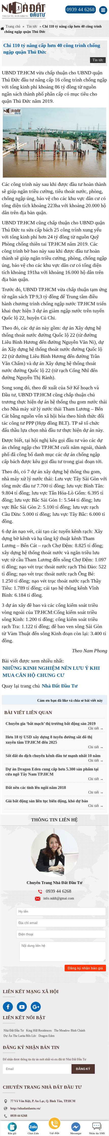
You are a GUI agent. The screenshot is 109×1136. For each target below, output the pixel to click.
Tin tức (32, 26)
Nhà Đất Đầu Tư (60, 686)
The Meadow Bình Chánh (69, 1030)
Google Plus (36, 1007)
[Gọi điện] (54, 1124)
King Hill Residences (39, 1030)
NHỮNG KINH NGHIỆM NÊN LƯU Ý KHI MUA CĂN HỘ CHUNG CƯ (51, 671)
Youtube (22, 1007)
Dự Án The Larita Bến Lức (20, 1036)
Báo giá (12, 1133)
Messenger (75, 1133)
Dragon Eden (47, 1036)
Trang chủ (13, 26)
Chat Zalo (33, 1133)
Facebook (8, 1007)
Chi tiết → (95, 728)
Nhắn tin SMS (97, 1133)
